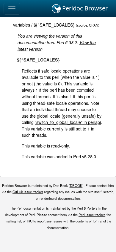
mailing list (13, 221)
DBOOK (76, 185)
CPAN (93, 25)
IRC (29, 221)
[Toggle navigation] (12, 9)
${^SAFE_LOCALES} (54, 24)
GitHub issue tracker (27, 191)
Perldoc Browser (84, 8)
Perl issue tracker (92, 214)
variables (21, 24)
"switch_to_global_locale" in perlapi (68, 122)
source (82, 25)
